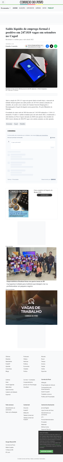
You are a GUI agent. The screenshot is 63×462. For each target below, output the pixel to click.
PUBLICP (51, 8)
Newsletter (9, 361)
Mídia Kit (26, 413)
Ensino (43, 364)
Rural (42, 359)
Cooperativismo (28, 382)
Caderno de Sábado (11, 392)
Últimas (8, 356)
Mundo (43, 356)
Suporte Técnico (46, 429)
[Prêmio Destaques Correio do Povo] (18, 203)
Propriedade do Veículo (48, 385)
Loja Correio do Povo (47, 410)
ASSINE (15, 8)
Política (26, 364)
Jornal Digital (45, 408)
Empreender (9, 246)
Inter (7, 382)
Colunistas (9, 369)
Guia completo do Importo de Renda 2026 (43, 191)
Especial (8, 394)
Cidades (26, 369)
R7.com (8, 452)
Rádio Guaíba (9, 447)
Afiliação (43, 382)
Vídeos (25, 359)
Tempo (43, 361)
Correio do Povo (10, 445)
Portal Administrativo (47, 419)
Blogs (7, 371)
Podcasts (26, 356)
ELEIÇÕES (22, 8)
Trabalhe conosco (46, 394)
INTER (44, 8)
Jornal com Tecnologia (30, 385)
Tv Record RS (9, 450)
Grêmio (8, 380)
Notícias (26, 361)
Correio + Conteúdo (29, 380)
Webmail (43, 424)
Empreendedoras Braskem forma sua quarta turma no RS (26, 281)
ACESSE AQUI (44, 195)
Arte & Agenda (10, 385)
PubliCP (8, 364)
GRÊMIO (38, 8)
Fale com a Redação (11, 412)
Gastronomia (9, 389)
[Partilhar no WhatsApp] (55, 46)
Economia (5, 8)
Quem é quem (45, 392)
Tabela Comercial (28, 415)
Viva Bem (26, 387)
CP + (42, 417)
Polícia (25, 371)
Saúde (43, 366)
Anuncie (26, 408)
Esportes (43, 371)
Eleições (8, 359)
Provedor (44, 422)
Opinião (8, 366)
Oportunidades (10, 289)
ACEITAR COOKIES (46, 451)
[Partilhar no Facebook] (47, 46)
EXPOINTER (30, 8)
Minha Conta (45, 427)
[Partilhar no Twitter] (51, 46)
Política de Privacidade (47, 397)
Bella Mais (9, 387)
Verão (43, 369)
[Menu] (3, 2)
